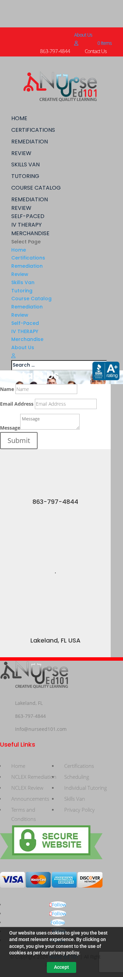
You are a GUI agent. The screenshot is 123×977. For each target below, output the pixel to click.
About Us (83, 34)
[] (55, 494)
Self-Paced (27, 216)
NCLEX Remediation (33, 776)
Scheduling (76, 776)
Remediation (29, 141)
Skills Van (25, 164)
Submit (19, 440)
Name (7, 389)
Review (21, 153)
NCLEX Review (27, 787)
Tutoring (25, 176)
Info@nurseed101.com (41, 729)
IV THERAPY (26, 225)
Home (19, 118)
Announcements (30, 798)
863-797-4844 (55, 501)
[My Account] (76, 43)
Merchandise (30, 233)
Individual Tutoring (85, 787)
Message (10, 427)
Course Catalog (36, 188)
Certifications (33, 130)
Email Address (16, 404)
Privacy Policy (79, 809)
